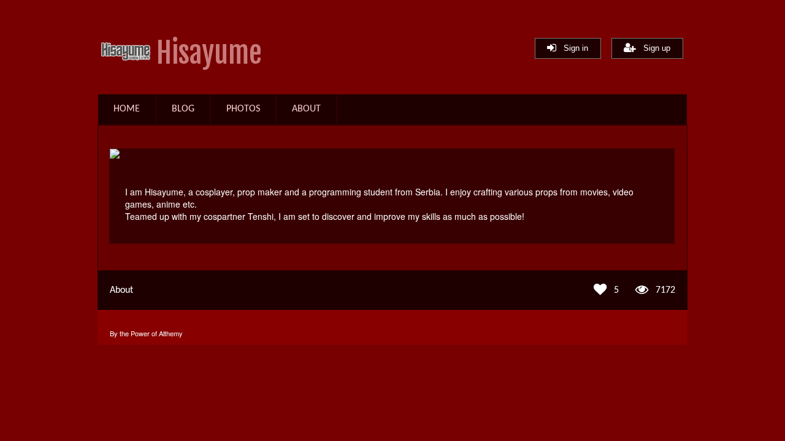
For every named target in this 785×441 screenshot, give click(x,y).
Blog (183, 109)
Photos (243, 109)
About (306, 109)
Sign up (653, 48)
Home (126, 109)
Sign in (572, 48)
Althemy (171, 333)
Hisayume (209, 53)
